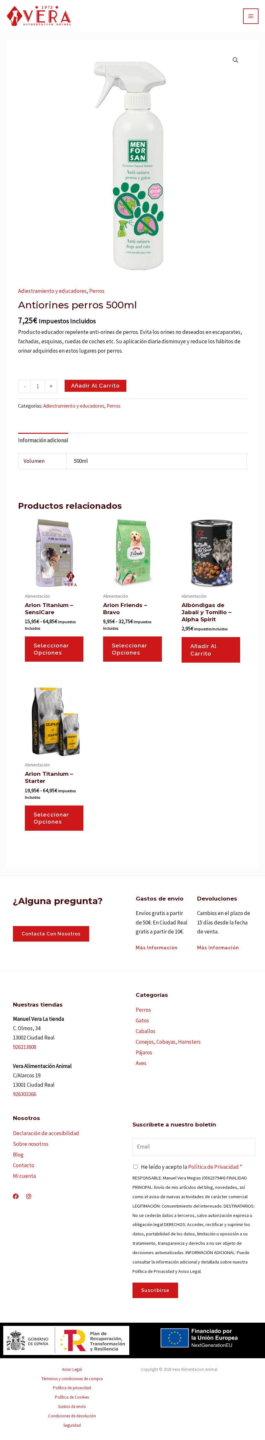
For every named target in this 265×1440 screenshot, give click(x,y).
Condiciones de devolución (72, 1416)
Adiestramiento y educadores (52, 290)
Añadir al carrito (95, 385)
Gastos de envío (72, 1406)
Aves (141, 1063)
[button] (235, 60)
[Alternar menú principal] (251, 16)
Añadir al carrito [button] (203, 649)
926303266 (24, 1094)
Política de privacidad (72, 1388)
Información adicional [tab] (43, 440)
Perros (96, 290)
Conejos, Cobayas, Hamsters (168, 1041)
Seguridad (72, 1425)
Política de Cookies (72, 1397)
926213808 (24, 1047)
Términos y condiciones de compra (72, 1378)
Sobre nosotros (30, 1143)
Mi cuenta (24, 1175)
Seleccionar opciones (51, 649)
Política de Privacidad (213, 1166)
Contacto (23, 1165)
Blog (18, 1154)
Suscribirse (155, 1290)
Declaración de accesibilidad (46, 1133)
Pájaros (144, 1052)
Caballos (145, 1031)
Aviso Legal (72, 1369)
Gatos (142, 1020)
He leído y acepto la (191, 1166)
